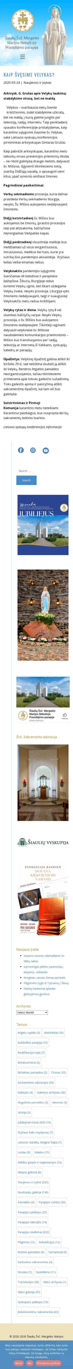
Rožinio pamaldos (31, 1252)
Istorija (24, 1112)
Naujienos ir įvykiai (37, 82)
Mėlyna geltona (29, 1172)
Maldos (41, 1152)
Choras (58, 1072)
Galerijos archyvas (51, 1092)
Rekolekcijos (49, 1242)
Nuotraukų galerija (33, 1192)
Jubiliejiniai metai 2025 (34, 1122)
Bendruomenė (29, 1062)
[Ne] (68, 1355)
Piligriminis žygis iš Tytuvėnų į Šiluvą (46, 983)
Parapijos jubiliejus (32, 1212)
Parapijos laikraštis (32, 1222)
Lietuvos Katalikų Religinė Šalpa (40, 1142)
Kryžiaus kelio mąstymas (35, 1132)
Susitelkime (46, 1272)
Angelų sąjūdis (29, 1032)
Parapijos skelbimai (33, 1232)
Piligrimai (26, 1242)
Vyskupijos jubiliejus (33, 1302)
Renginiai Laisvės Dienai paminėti (44, 977)
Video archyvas (54, 1282)
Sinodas (25, 1272)
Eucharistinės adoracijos (36, 1082)
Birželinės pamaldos (32, 1072)
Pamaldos (26, 1202)
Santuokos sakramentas (35, 1262)
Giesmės (59, 1102)
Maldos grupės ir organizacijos (40, 1162)
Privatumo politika (48, 1363)
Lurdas (24, 1152)
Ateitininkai (53, 1032)
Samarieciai (57, 1252)
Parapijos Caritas (52, 1202)
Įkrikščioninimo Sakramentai (38, 1312)
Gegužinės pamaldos (33, 1102)
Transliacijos (28, 1282)
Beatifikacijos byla (31, 1052)
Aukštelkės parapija (33, 1042)
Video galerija (29, 1292)
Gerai (18, 1363)
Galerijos (25, 1092)
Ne (30, 1363)
